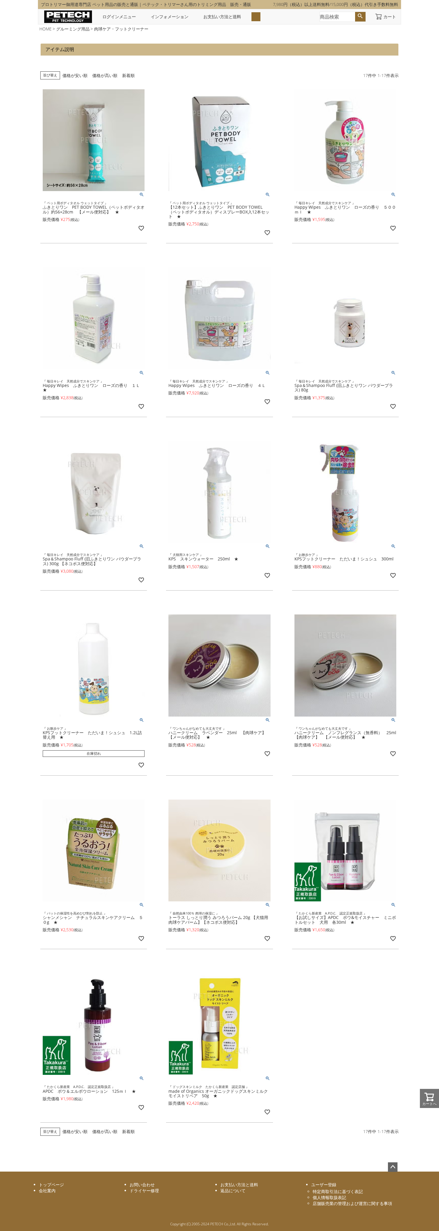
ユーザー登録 (323, 1184)
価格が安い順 (75, 75)
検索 (360, 16)
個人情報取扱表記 (329, 1197)
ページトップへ (392, 1167)
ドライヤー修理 (144, 1190)
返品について (232, 1190)
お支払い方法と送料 (222, 16)
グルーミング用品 (73, 29)
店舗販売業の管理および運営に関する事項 (352, 1203)
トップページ (51, 1184)
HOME (45, 29)
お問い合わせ (142, 1184)
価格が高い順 (104, 75)
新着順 (128, 75)
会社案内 (47, 1190)
